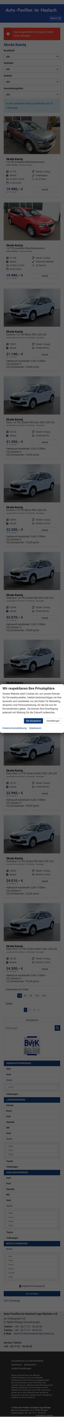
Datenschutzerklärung (14, 728)
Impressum (35, 728)
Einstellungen (53, 721)
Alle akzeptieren (33, 721)
